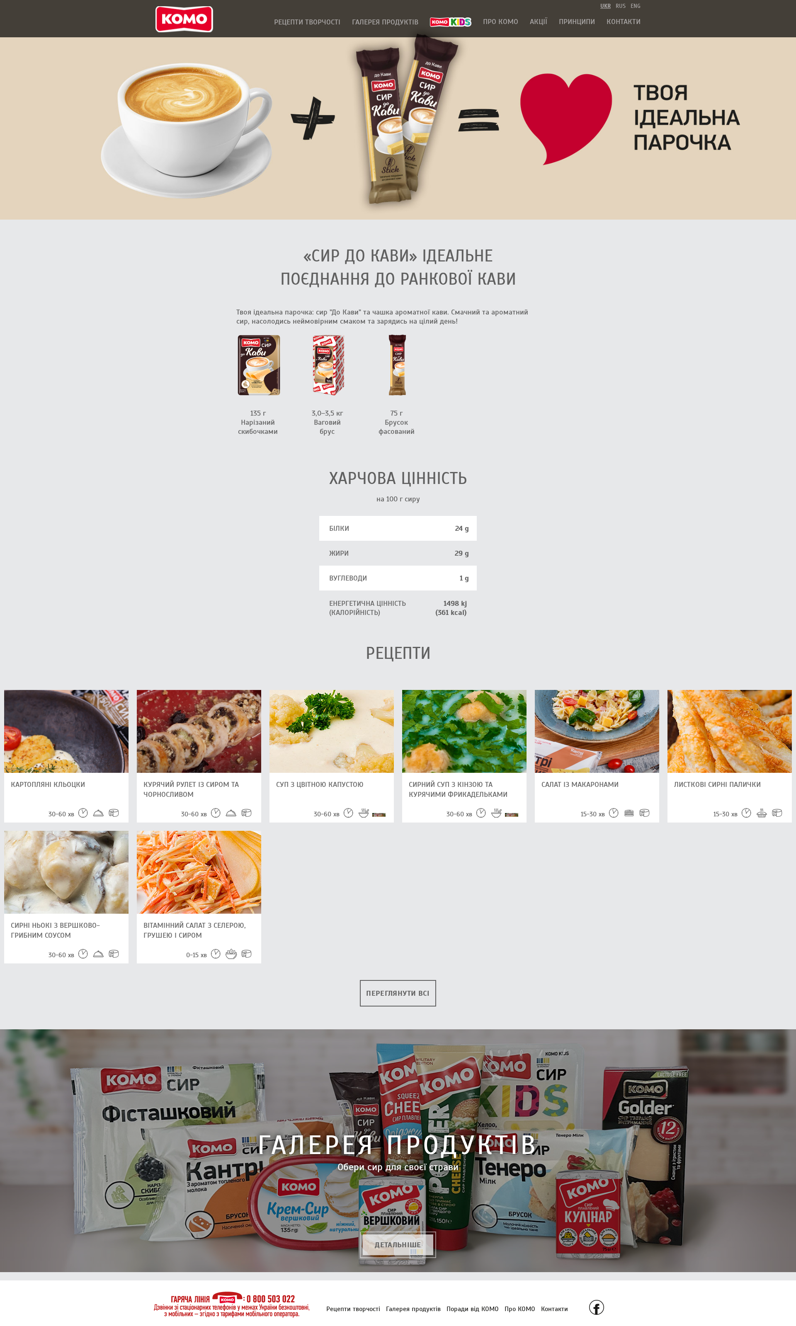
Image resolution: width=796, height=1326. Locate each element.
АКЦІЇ (538, 21)
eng (636, 6)
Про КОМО (500, 21)
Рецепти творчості (307, 22)
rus (621, 6)
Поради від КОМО (473, 1309)
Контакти (624, 21)
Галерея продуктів (385, 22)
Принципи (577, 21)
